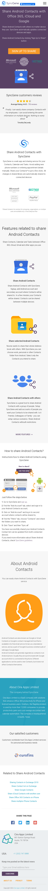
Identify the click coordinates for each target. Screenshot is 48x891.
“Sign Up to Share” (38, 38)
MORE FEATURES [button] (23, 434)
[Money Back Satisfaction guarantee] (24, 61)
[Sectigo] (37, 61)
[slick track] (24, 755)
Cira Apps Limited (19, 888)
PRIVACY (19, 881)
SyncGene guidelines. (24, 540)
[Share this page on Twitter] (20, 822)
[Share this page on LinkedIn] (27, 822)
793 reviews (32, 104)
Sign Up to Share (24, 51)
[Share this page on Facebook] (13, 822)
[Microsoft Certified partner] (11, 61)
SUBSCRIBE (10, 874)
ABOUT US (8, 881)
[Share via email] (35, 822)
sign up (24, 502)
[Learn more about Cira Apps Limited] (7, 844)
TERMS (29, 881)
